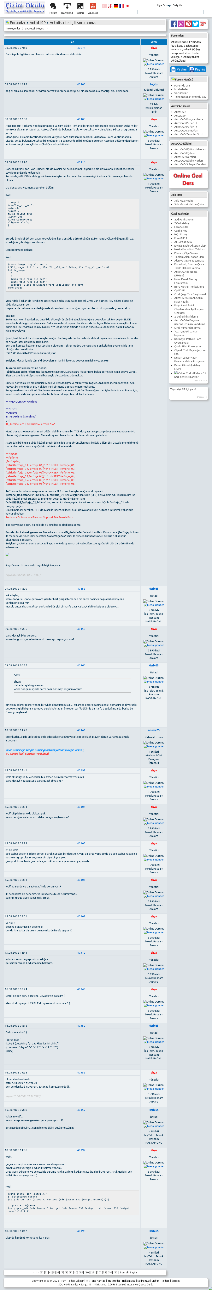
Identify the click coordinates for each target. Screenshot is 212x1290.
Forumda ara (182, 85)
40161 (81, 730)
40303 (81, 843)
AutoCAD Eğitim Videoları (190, 149)
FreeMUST (180, 238)
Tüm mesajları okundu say (190, 96)
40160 (81, 665)
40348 (81, 989)
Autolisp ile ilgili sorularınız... (73, 23)
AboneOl (93, 13)
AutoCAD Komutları (186, 130)
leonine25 (154, 730)
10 (75, 1272)
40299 (81, 770)
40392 (81, 1150)
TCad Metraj (181, 223)
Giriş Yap (178, 5)
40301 (81, 806)
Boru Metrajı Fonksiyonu (189, 286)
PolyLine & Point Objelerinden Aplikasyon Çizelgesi (189, 309)
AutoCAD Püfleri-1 (185, 123)
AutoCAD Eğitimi (184, 153)
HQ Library (181, 234)
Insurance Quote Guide (140, 1284)
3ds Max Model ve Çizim (189, 204)
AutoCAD (180, 111)
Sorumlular (181, 93)
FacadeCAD (181, 227)
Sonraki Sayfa (128, 1272)
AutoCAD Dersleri (185, 156)
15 (81, 1272)
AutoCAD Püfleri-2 (185, 126)
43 (116, 1272)
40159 (81, 628)
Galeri (80, 13)
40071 (81, 47)
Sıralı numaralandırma (187, 327)
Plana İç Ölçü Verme (186, 253)
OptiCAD (179, 290)
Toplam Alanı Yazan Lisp (189, 256)
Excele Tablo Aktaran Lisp (190, 245)
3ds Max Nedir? (183, 200)
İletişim (175, 1280)
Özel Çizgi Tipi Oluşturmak (190, 294)
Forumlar (18, 23)
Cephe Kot (180, 230)
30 (98, 1272)
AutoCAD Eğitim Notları (188, 160)
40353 (81, 1072)
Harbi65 (154, 588)
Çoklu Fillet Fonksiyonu (188, 346)
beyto (154, 84)
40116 (81, 162)
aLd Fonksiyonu (184, 219)
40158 (81, 588)
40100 (81, 84)
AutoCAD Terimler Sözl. (188, 134)
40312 (81, 952)
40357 (81, 1109)
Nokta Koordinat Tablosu (189, 249)
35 (104, 1272)
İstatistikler (181, 89)
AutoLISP (180, 115)
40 (110, 1272)
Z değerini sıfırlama (186, 316)
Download (67, 13)
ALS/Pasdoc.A (183, 241)
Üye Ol (161, 5)
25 (93, 1272)
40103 (81, 119)
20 (87, 1272)
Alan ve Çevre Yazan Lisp (189, 260)
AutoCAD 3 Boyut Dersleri (190, 164)
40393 (81, 1231)
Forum (53, 13)
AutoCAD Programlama (188, 119)
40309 (81, 916)
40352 (81, 1025)
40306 (81, 879)
